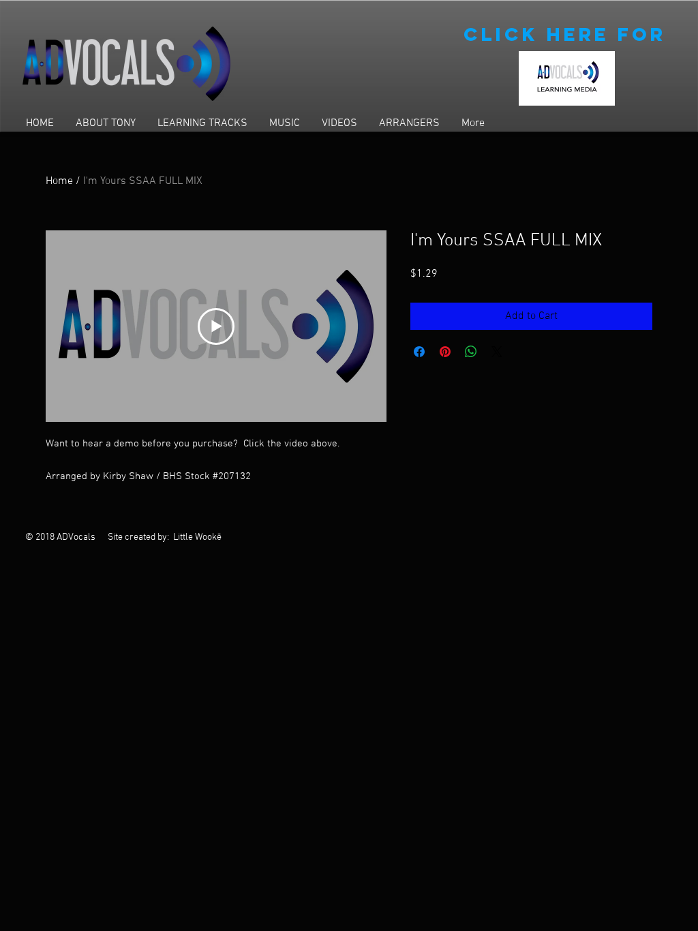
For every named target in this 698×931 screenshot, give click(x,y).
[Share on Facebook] (419, 352)
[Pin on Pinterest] (445, 352)
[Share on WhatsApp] (471, 352)
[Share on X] (497, 352)
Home (59, 181)
